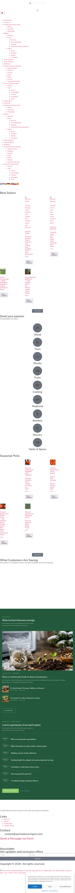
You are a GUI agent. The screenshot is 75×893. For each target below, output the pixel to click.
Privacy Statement (53, 890)
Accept (35, 886)
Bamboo (37, 420)
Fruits (9, 38)
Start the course (10, 790)
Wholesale (11, 31)
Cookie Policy (44, 890)
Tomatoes (14, 57)
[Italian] (11, 184)
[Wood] (37, 327)
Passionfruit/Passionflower (20, 46)
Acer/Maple (15, 92)
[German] (8, 184)
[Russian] (15, 184)
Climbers (10, 70)
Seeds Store (8, 20)
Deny (50, 886)
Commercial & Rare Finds (12, 25)
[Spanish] (18, 184)
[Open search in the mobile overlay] (37, 10)
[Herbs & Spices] (37, 442)
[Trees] (37, 342)
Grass (9, 75)
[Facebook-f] (7, 842)
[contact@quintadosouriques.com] (2, 834)
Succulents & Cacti (13, 81)
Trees (9, 88)
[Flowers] (37, 428)
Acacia (13, 90)
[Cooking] (37, 385)
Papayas (13, 44)
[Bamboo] (37, 413)
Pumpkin (14, 53)
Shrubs (9, 86)
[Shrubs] (37, 356)
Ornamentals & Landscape (12, 66)
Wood (9, 49)
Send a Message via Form (17, 838)
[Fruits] (37, 370)
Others (9, 27)
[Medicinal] (37, 399)
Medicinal (7, 64)
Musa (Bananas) (16, 42)
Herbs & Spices (9, 62)
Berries (13, 40)
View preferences (65, 886)
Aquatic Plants (12, 68)
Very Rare (10, 29)
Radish (13, 55)
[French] (6, 184)
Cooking (10, 36)
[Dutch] (1, 184)
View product (29, 262)
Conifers (13, 94)
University (7, 22)
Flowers (10, 73)
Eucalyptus (14, 97)
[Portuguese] (13, 184)
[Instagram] (2, 842)
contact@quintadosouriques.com (24, 834)
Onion (13, 51)
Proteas (9, 79)
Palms (9, 77)
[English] (3, 184)
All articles (8, 710)
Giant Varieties (8, 60)
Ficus (12, 99)
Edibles (6, 33)
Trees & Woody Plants (11, 84)
